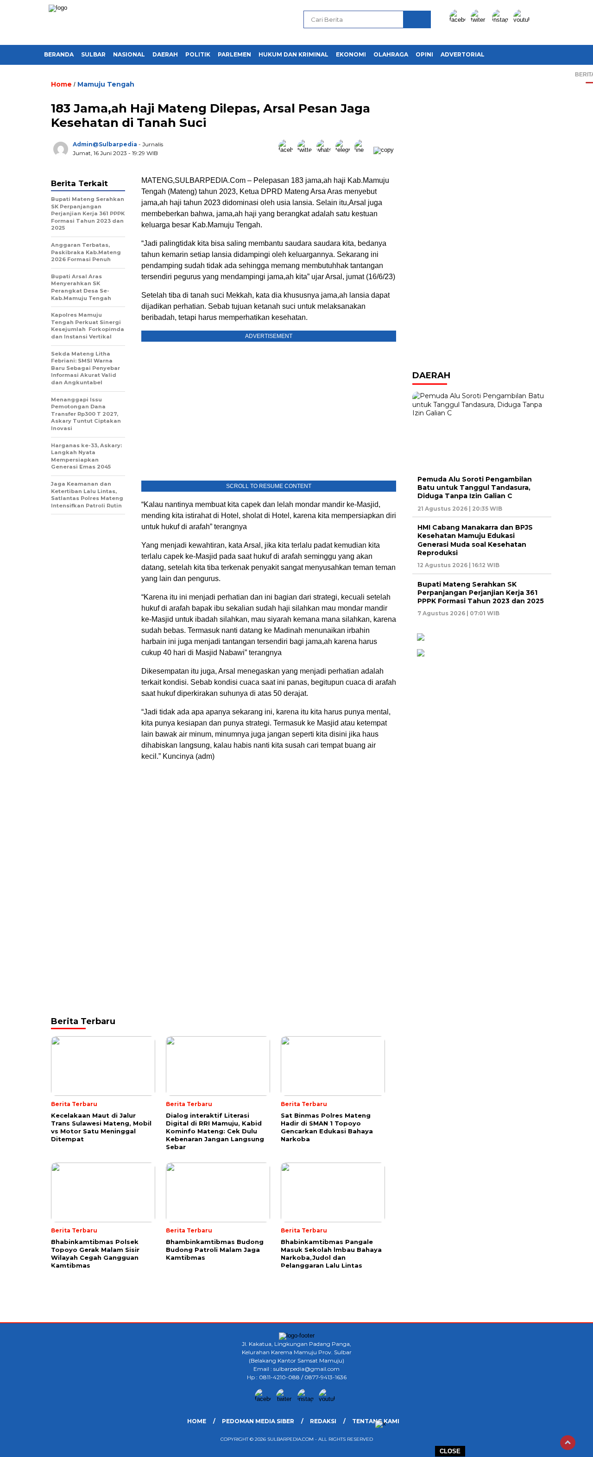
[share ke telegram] (344, 149)
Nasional (129, 54)
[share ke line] (363, 149)
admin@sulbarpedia (105, 144)
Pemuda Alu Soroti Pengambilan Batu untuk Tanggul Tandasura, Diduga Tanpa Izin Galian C (474, 487)
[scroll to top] (568, 1442)
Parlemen (234, 54)
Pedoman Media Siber (258, 1421)
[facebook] (459, 19)
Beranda (59, 54)
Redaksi (323, 1421)
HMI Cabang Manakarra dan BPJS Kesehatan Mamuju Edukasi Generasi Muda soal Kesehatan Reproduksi (475, 540)
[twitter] (480, 19)
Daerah (165, 54)
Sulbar (93, 54)
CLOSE (450, 1451)
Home (196, 1421)
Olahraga (390, 54)
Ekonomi (351, 54)
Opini (424, 54)
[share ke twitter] (306, 149)
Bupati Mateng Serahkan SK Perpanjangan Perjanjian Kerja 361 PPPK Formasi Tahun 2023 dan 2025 (480, 592)
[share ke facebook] (287, 149)
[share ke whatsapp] (325, 149)
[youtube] (523, 19)
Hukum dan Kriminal (293, 54)
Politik (197, 54)
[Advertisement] (268, 835)
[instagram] (501, 19)
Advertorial (463, 54)
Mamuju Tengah (105, 84)
